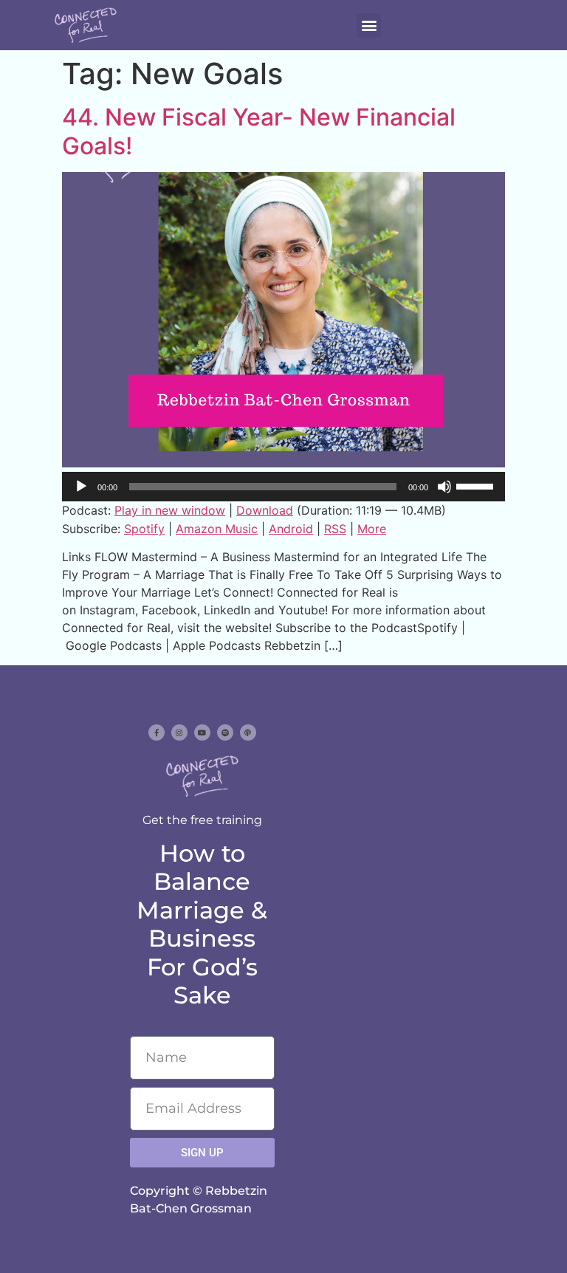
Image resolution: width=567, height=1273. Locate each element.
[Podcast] (248, 732)
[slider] (477, 485)
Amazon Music (217, 528)
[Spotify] (225, 732)
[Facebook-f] (156, 732)
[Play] (81, 486)
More (371, 528)
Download (264, 510)
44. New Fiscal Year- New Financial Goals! (259, 131)
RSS (335, 528)
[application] (283, 486)
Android (291, 528)
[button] (369, 25)
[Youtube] (202, 732)
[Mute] (444, 486)
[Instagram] (179, 732)
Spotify (144, 528)
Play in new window (169, 510)
